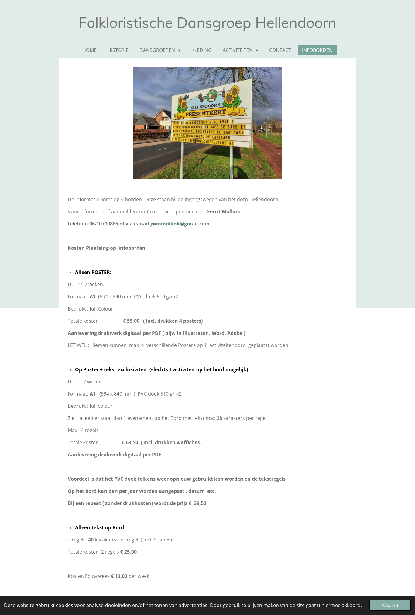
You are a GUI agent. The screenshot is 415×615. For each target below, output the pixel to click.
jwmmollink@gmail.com (180, 223)
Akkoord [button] (390, 605)
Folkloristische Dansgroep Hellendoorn (207, 22)
